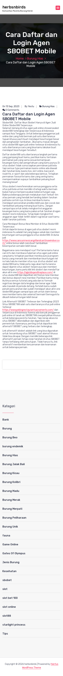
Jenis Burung (10, 562)
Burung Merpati (12, 508)
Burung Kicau (10, 473)
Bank (5, 419)
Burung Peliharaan (14, 517)
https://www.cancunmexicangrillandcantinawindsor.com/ (31, 242)
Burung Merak (11, 499)
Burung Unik (10, 526)
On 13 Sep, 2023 (10, 106)
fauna (6, 535)
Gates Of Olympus (13, 553)
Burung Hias (35, 58)
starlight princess (13, 624)
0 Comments (12, 110)
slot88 (6, 615)
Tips (5, 633)
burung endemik (12, 446)
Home (20, 58)
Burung (7, 428)
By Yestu (29, 106)
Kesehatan (9, 571)
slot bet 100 (10, 597)
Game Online (10, 544)
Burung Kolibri (11, 482)
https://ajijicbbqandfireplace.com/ (35, 272)
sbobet (7, 580)
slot (4, 589)
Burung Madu (10, 490)
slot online (9, 606)
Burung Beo (9, 437)
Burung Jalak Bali (13, 464)
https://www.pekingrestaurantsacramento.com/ (28, 309)
